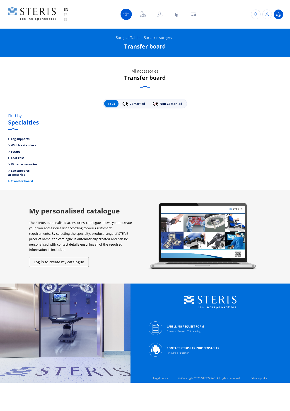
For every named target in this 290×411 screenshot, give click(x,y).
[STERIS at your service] (278, 14)
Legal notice (160, 378)
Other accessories (24, 164)
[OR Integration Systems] (193, 14)
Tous (111, 104)
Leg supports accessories (18, 173)
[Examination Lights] (159, 14)
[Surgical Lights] (143, 14)
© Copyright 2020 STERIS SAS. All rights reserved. (209, 378)
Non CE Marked (171, 104)
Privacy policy (259, 378)
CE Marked (137, 104)
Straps (15, 151)
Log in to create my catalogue (59, 261)
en (66, 9)
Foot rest (17, 158)
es (66, 19)
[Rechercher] (256, 14)
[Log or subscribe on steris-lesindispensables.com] (267, 14)
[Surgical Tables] (126, 14)
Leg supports (20, 139)
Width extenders (23, 145)
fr (66, 14)
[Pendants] (176, 14)
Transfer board (22, 181)
